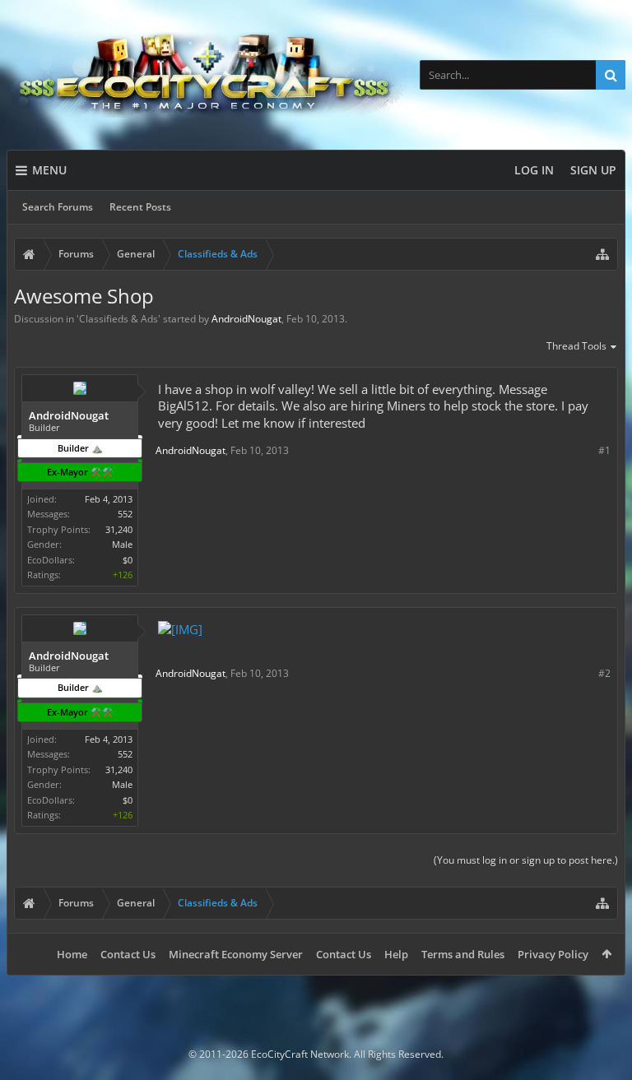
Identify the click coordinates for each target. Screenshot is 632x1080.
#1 (604, 450)
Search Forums (57, 207)
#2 (604, 673)
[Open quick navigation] (602, 254)
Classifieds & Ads (118, 319)
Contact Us (128, 954)
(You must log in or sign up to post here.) (526, 860)
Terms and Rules (462, 954)
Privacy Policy (553, 954)
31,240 (118, 529)
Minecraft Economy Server (236, 954)
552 (125, 514)
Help (396, 954)
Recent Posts (140, 207)
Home (72, 954)
